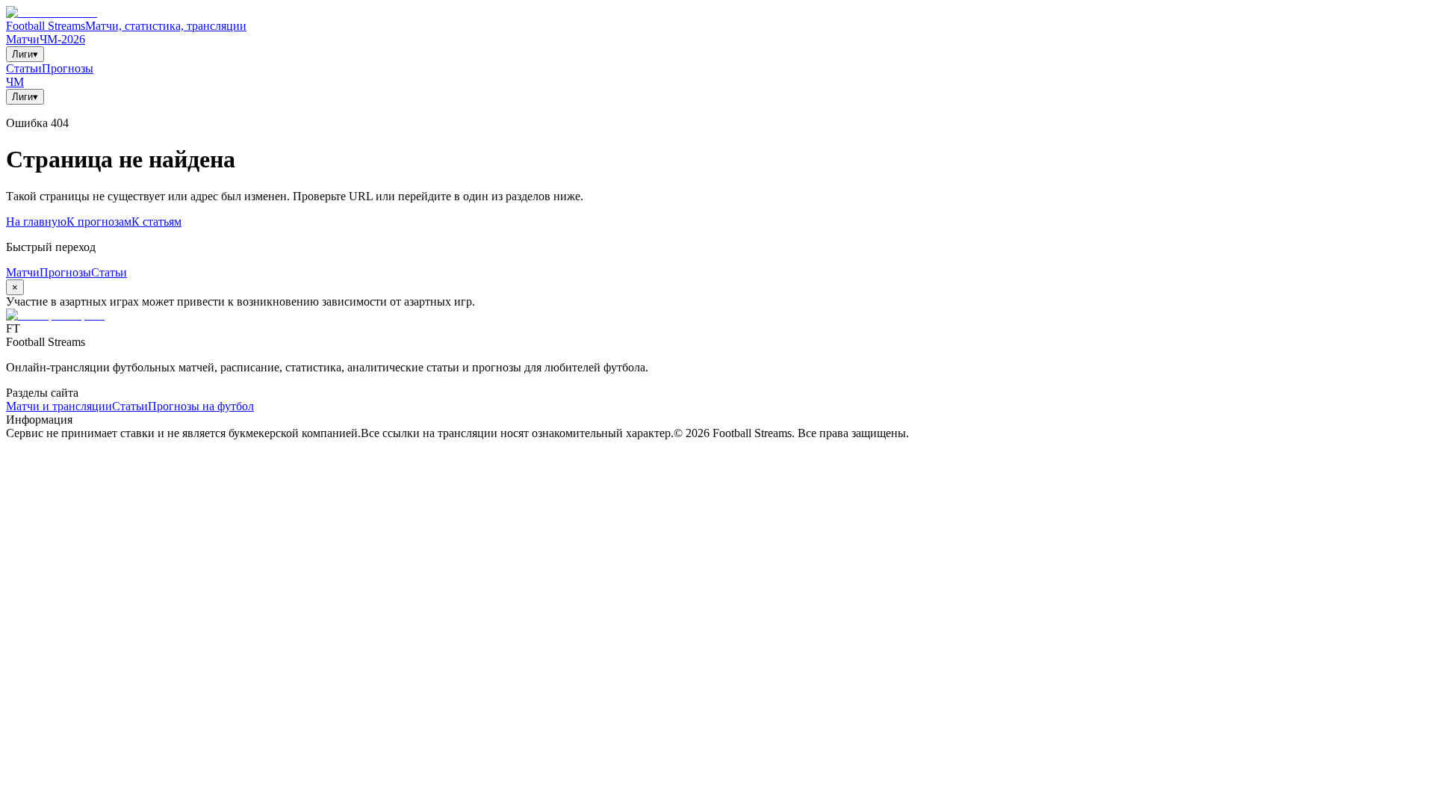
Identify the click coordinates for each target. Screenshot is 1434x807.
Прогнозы (67, 68)
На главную (36, 221)
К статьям (156, 221)
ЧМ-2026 (62, 39)
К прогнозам (98, 221)
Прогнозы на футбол (201, 406)
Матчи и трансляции (59, 406)
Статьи (24, 68)
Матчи (23, 39)
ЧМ (15, 81)
